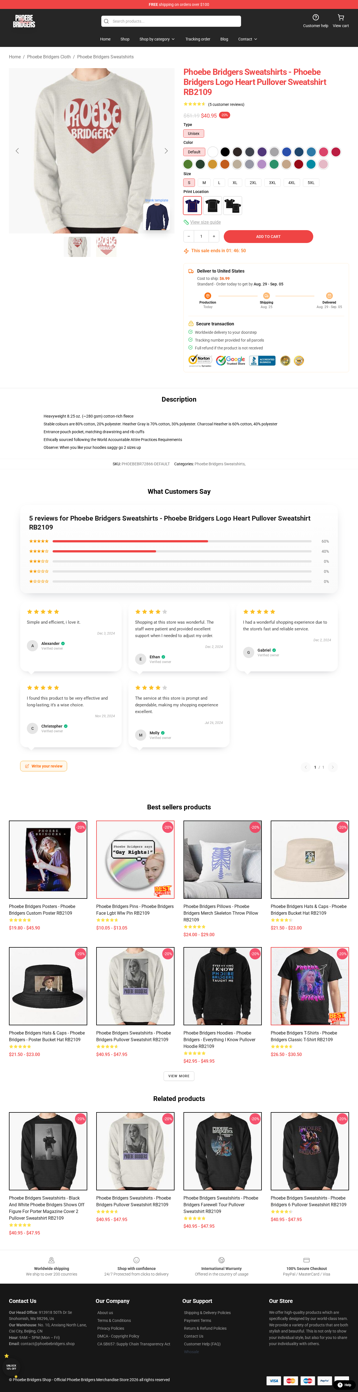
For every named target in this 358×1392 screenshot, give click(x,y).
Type (187, 124)
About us (105, 1312)
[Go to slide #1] (77, 247)
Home (15, 56)
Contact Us (193, 1336)
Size (187, 173)
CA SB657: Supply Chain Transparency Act (133, 1344)
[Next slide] (166, 151)
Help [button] (348, 1385)
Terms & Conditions (114, 1320)
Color (188, 142)
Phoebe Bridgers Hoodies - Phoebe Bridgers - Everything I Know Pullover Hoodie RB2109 (219, 1039)
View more (179, 1076)
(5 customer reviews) (226, 104)
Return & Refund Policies (205, 1328)
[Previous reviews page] (306, 767)
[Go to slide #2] (106, 247)
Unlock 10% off (11, 1367)
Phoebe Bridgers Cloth (49, 56)
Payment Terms (197, 1320)
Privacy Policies (110, 1328)
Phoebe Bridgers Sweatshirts (105, 56)
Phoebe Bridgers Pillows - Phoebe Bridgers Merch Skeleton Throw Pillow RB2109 (220, 913)
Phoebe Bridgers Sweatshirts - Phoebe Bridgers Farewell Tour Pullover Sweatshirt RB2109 (220, 1204)
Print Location (196, 191)
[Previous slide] (17, 151)
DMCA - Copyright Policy (118, 1336)
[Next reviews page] (333, 767)
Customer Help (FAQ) (202, 1344)
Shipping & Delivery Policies (207, 1312)
